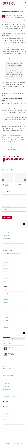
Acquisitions (15, 147)
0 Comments (13, 149)
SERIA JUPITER (5, 184)
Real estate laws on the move (9, 241)
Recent (13, 338)
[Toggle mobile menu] (25, 3)
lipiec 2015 (5, 271)
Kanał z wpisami (7, 320)
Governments (6, 299)
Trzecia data (10, 347)
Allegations (11, 363)
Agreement (5, 363)
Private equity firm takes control (10, 245)
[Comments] (21, 338)
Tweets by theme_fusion (8, 375)
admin (4, 147)
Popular (6, 338)
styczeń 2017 (6, 268)
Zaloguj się (5, 317)
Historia (5, 302)
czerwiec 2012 (6, 275)
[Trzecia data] (5, 348)
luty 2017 (5, 265)
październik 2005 (7, 281)
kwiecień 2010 (6, 278)
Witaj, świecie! (18, 184)
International (8, 149)
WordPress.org (6, 327)
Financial (3, 149)
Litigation (5, 368)
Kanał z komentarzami (9, 324)
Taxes (4, 309)
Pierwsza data (6, 235)
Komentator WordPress (8, 253)
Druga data (10, 353)
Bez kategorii (20, 147)
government (5, 366)
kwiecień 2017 (6, 262)
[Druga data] (5, 354)
